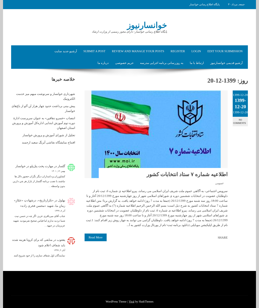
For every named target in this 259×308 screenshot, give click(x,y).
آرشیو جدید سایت (65, 51)
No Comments (239, 121)
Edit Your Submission (225, 51)
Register (178, 51)
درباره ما (103, 63)
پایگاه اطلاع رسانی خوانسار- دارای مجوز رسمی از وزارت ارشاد (129, 31)
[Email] (200, 238)
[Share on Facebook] (213, 238)
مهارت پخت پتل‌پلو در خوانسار (34, 166)
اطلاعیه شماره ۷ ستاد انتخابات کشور (187, 174)
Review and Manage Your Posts (138, 51)
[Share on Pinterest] (204, 238)
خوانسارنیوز (147, 25)
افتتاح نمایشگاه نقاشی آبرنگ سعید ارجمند (48, 142)
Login (196, 51)
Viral (131, 301)
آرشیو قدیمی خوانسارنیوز (226, 63)
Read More (96, 237)
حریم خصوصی (124, 63)
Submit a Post (94, 51)
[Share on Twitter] (209, 238)
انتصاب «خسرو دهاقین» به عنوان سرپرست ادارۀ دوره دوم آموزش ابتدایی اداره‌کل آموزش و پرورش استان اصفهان (43, 123)
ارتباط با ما (197, 63)
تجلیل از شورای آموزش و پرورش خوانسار (48, 135)
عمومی (219, 183)
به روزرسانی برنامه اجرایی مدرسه (161, 63)
